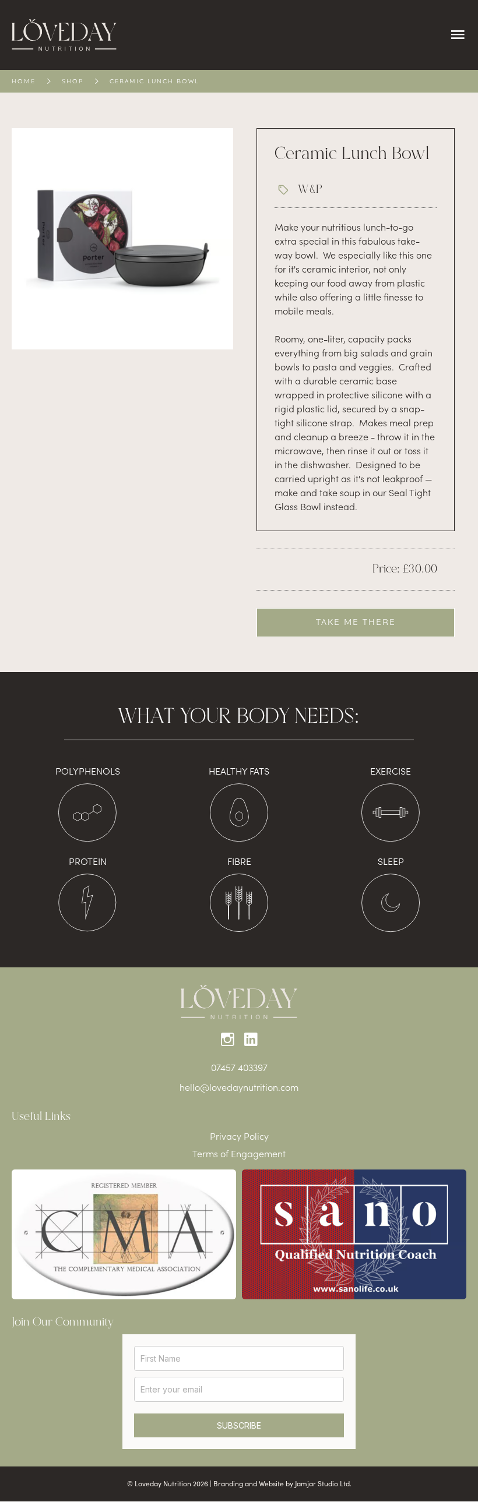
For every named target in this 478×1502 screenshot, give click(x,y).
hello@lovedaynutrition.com (239, 1086)
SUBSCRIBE (239, 1425)
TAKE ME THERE (356, 622)
